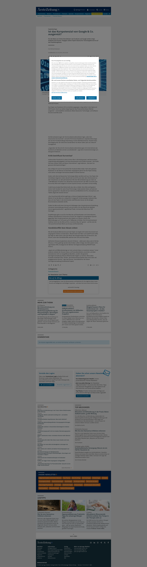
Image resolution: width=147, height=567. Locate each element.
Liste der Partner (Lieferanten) (59, 92)
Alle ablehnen (79, 98)
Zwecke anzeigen (56, 98)
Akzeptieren (91, 98)
